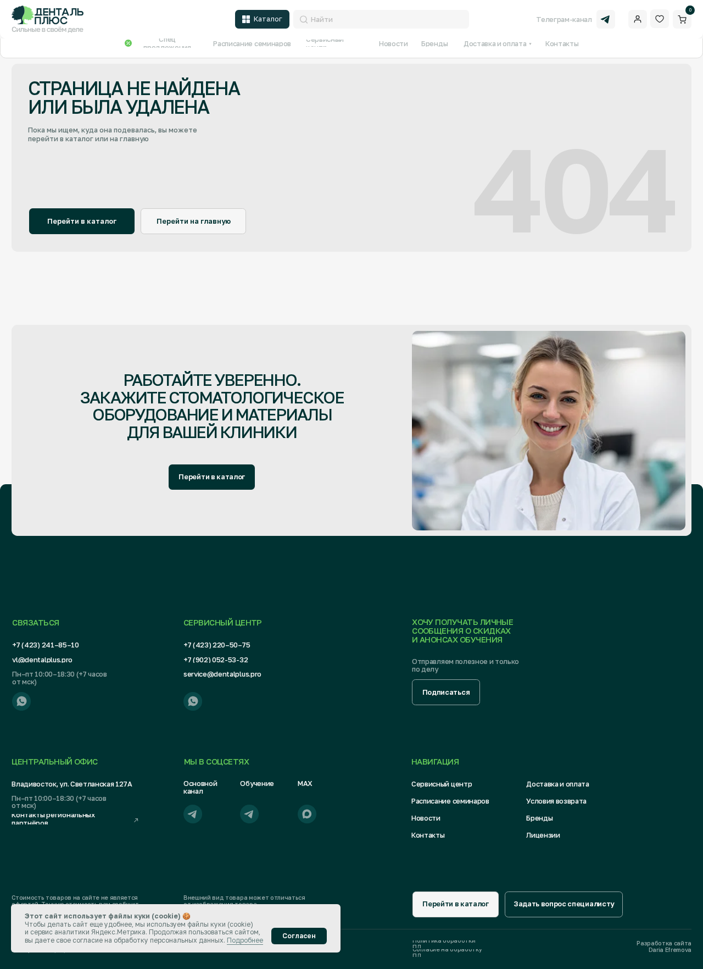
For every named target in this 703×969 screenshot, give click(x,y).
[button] (446, 692)
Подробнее (245, 940)
